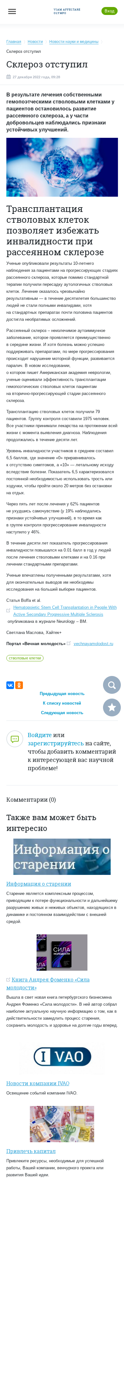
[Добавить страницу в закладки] (112, 707)
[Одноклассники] (19, 685)
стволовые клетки (25, 658)
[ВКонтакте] (10, 685)
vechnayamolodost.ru (93, 643)
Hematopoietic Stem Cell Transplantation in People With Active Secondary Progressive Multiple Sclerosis (65, 611)
